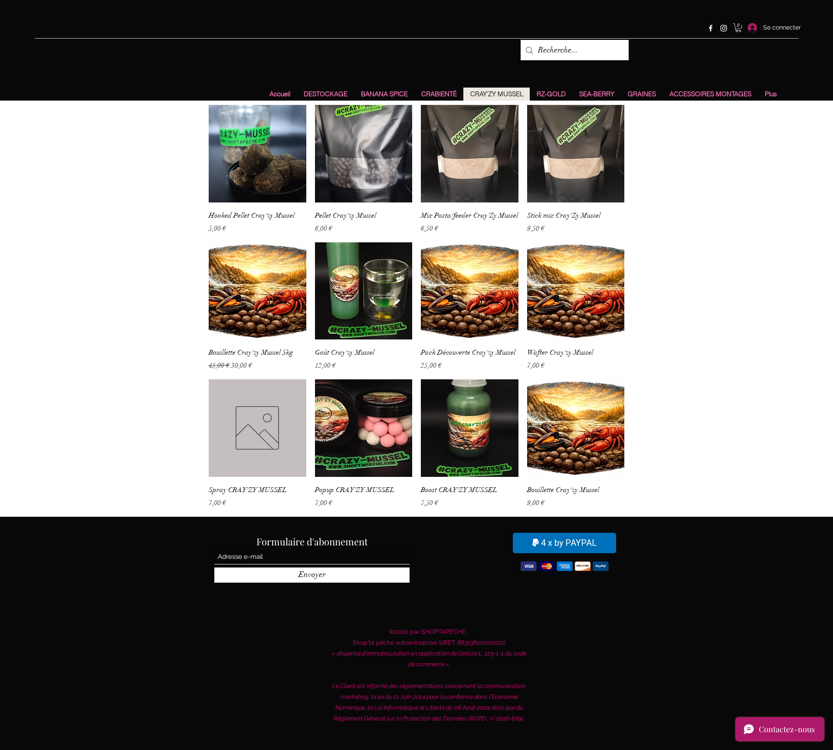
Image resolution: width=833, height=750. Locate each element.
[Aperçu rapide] (257, 153)
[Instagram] (723, 28)
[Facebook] (710, 28)
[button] (738, 27)
